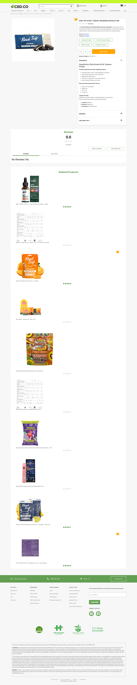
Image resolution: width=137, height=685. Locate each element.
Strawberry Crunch (100, 44)
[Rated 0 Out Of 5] (67, 245)
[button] (101, 60)
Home (12, 13)
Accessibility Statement (75, 606)
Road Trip (86, 34)
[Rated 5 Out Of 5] (67, 206)
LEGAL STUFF (73, 587)
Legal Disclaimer (73, 593)
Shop (16, 13)
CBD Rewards (53, 597)
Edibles (21, 13)
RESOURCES (33, 587)
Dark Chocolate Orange (103, 40)
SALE (125, 10)
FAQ (11, 597)
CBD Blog (32, 590)
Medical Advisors (34, 603)
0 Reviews (90, 23)
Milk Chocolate (85, 44)
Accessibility (83, 679)
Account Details (54, 593)
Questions (54, 153)
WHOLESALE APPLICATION (17, 10)
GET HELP (13, 587)
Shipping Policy (73, 600)
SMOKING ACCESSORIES (98, 10)
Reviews (26, 153)
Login (51, 590)
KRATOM (75, 10)
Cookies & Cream (86, 40)
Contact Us (118, 579)
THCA (69, 10)
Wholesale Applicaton (55, 600)
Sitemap (75, 679)
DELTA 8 (52, 10)
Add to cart (103, 51)
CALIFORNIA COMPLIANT (114, 10)
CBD (35, 10)
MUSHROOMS (85, 10)
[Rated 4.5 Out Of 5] (67, 527)
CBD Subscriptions (35, 600)
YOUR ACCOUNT (54, 587)
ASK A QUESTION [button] (115, 148)
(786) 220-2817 (55, 579)
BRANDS (43, 10)
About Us (12, 593)
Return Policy (72, 603)
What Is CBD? (33, 593)
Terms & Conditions (74, 590)
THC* (28, 10)
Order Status (13, 590)
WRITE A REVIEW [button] (97, 148)
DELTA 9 (60, 10)
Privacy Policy (73, 597)
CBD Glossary (33, 597)
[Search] (71, 6)
